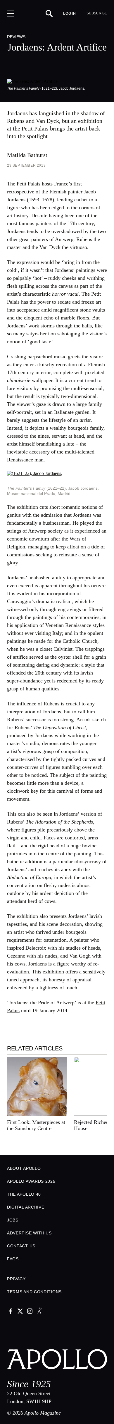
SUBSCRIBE (97, 13)
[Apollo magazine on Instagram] (29, 1312)
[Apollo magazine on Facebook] (10, 1312)
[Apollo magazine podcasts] (39, 1312)
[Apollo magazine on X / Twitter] (20, 1312)
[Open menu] (10, 13)
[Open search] (49, 13)
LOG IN (69, 13)
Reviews (16, 36)
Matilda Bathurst (27, 155)
